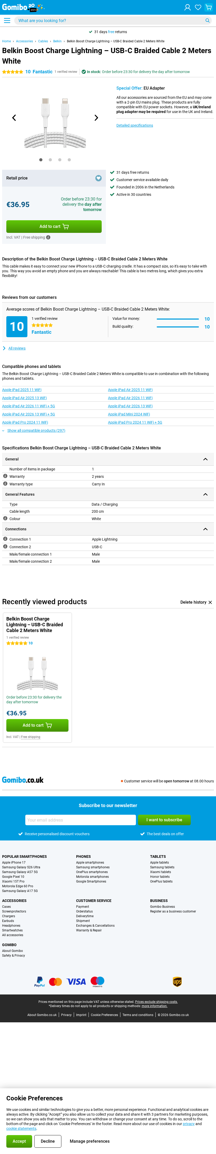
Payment (82, 907)
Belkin (57, 41)
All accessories (12, 935)
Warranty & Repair (89, 930)
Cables (43, 41)
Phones (83, 856)
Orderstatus (84, 911)
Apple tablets (159, 862)
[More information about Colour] (5, 518)
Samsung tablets (162, 867)
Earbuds (8, 921)
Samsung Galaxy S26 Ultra (21, 867)
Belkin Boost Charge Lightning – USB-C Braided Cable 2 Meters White (115, 41)
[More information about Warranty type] (5, 483)
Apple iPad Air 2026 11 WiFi (130, 398)
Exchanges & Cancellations (95, 925)
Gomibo (9, 945)
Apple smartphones (90, 862)
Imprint (81, 1015)
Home (6, 41)
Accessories (24, 41)
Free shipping (30, 737)
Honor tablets (160, 877)
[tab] (40, 159)
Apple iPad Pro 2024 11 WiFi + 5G (135, 422)
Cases (6, 907)
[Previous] (14, 117)
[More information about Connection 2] (5, 546)
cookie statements (21, 1128)
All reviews (17, 348)
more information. (155, 1006)
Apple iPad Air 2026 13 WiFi (130, 406)
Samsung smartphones (93, 867)
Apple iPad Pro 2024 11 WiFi (25, 422)
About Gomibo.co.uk (42, 1015)
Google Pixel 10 (13, 877)
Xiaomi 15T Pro (13, 881)
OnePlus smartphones (92, 872)
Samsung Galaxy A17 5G (20, 891)
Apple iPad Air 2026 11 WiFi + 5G (28, 406)
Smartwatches (12, 930)
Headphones (11, 925)
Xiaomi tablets (160, 872)
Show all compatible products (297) (36, 430)
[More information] (48, 237)
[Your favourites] (198, 7)
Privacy (66, 1015)
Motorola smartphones (92, 877)
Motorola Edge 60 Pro (17, 886)
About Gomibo (12, 951)
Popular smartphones (24, 856)
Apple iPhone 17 (14, 862)
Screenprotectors (14, 911)
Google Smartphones (91, 881)
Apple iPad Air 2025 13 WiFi (24, 398)
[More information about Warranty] (5, 476)
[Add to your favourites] (98, 178)
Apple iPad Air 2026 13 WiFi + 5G (28, 414)
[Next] (96, 117)
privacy (189, 1124)
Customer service (93, 901)
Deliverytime (85, 916)
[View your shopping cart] (208, 7)
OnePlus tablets (161, 881)
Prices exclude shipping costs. (156, 1002)
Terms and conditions (137, 1015)
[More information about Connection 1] (5, 539)
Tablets (158, 856)
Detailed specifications (134, 125)
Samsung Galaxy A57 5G (20, 872)
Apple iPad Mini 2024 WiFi (129, 414)
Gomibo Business (162, 907)
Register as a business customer (173, 911)
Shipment (83, 921)
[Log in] (187, 7)
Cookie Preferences (104, 1015)
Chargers (8, 916)
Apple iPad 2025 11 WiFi (21, 390)
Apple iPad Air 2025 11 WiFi (130, 390)
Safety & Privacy (13, 955)
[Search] (207, 20)
